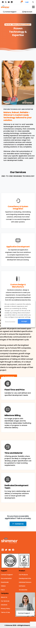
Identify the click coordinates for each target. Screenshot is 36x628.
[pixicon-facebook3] (13, 550)
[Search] (33, 2)
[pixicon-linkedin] (2, 550)
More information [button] (10, 321)
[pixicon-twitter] (6, 550)
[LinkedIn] (11, 2)
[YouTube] (9, 2)
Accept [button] (24, 321)
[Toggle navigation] (33, 6)
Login (27, 2)
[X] (6, 2)
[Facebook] (3, 2)
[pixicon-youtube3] (9, 550)
